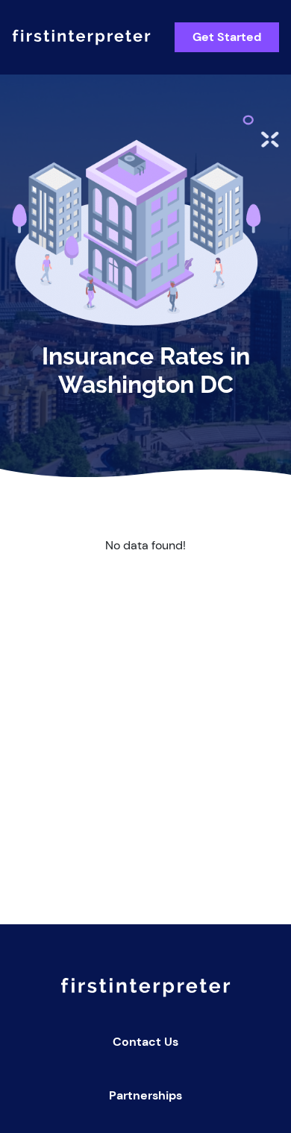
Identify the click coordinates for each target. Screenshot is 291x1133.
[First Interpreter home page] (81, 37)
